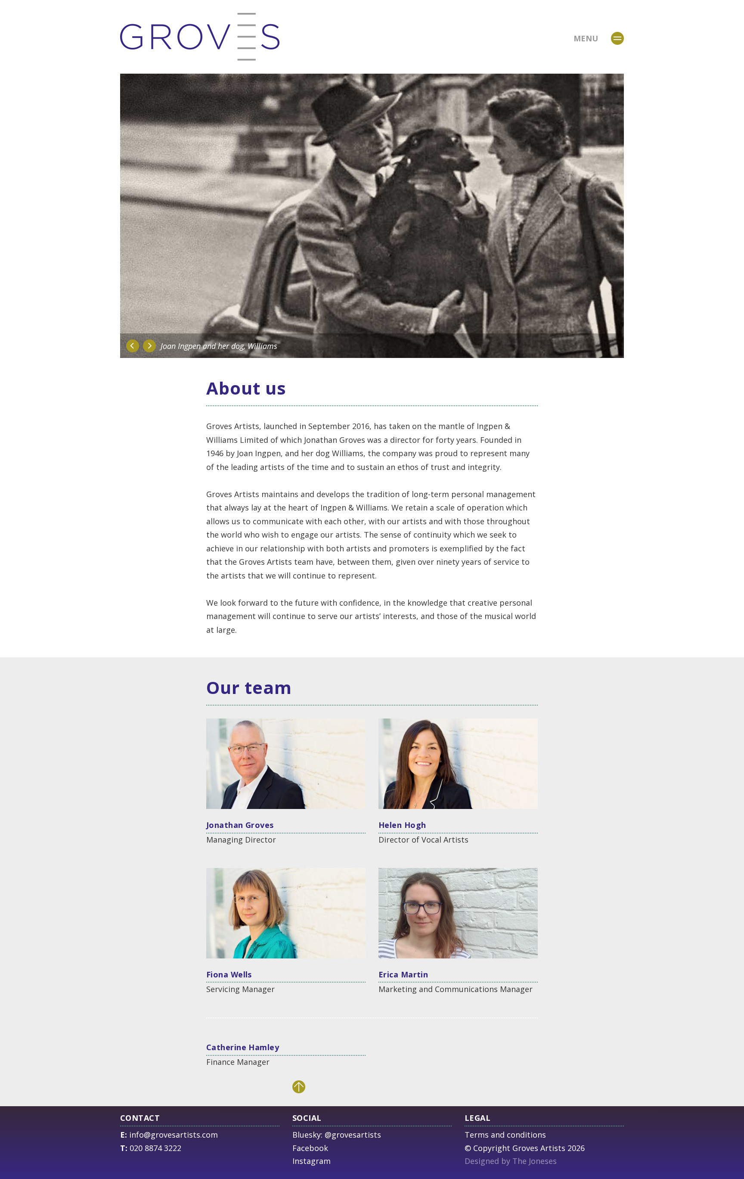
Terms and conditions (505, 1134)
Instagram (311, 1161)
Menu (586, 38)
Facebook (310, 1148)
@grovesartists (353, 1134)
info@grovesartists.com (173, 1134)
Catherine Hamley (242, 1047)
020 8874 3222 (155, 1148)
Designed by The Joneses (511, 1161)
